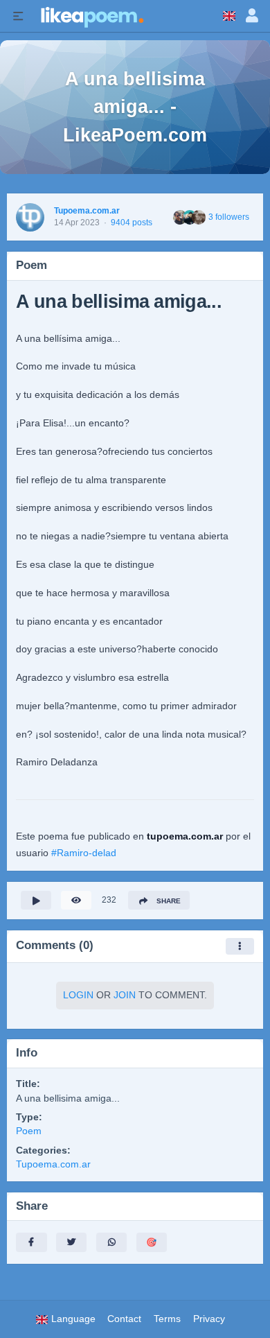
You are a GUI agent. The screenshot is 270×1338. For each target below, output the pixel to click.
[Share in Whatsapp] (111, 1242)
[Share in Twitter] (71, 1242)
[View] (76, 900)
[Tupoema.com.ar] (30, 217)
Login (78, 995)
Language (72, 1319)
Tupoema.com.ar (87, 211)
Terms (167, 1319)
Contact (124, 1319)
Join (125, 995)
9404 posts (131, 222)
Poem (29, 1131)
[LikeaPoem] (91, 16)
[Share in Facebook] (31, 1242)
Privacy (209, 1319)
